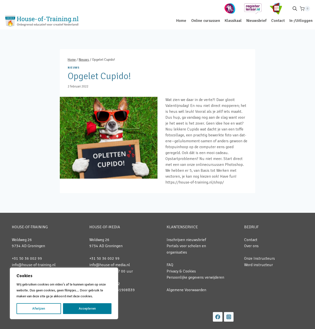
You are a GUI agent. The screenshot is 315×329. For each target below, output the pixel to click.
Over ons (251, 245)
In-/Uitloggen (301, 20)
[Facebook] (217, 317)
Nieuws (73, 67)
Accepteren (87, 308)
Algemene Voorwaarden (186, 289)
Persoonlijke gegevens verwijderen (195, 277)
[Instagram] (229, 317)
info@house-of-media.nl (109, 264)
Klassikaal (233, 20)
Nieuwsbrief (256, 20)
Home (181, 20)
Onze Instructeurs (259, 258)
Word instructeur (258, 264)
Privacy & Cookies (181, 271)
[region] (64, 293)
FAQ (170, 264)
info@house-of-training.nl (34, 264)
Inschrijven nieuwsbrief (186, 239)
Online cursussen (205, 20)
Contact (278, 20)
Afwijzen (38, 308)
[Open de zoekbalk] (294, 8)
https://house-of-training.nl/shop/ (194, 182)
